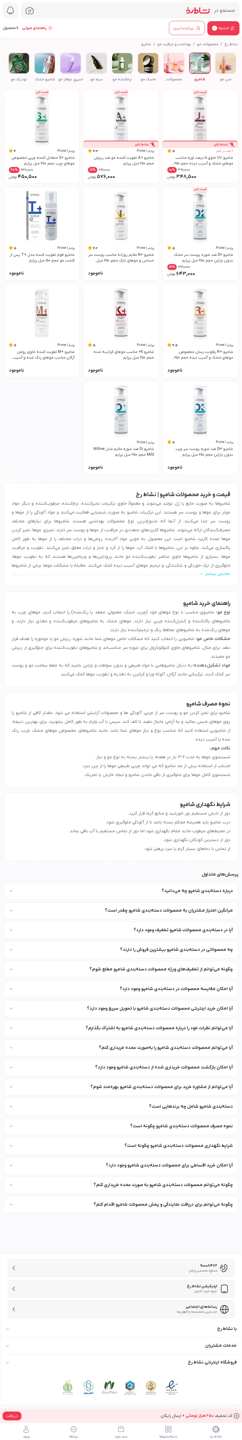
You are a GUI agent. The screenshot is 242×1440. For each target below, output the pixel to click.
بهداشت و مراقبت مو (174, 44)
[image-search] (30, 10)
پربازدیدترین (183, 28)
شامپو (146, 44)
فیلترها (221, 28)
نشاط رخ (231, 44)
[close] (236, 1416)
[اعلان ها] (10, 10)
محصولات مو (207, 44)
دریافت (12, 1415)
